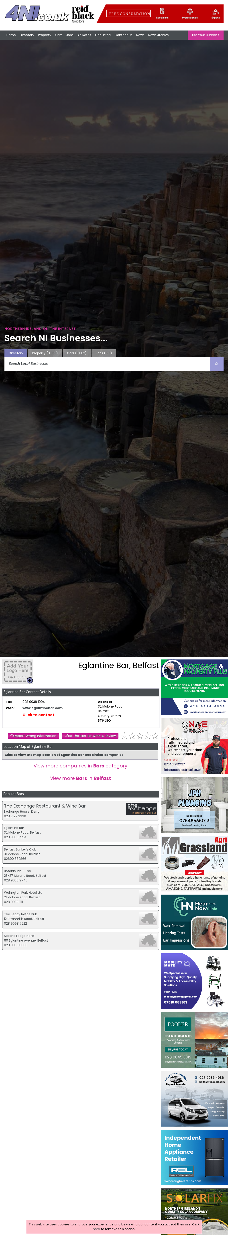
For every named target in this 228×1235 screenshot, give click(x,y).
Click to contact (38, 715)
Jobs (69, 35)
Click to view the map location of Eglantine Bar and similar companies (64, 755)
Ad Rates (84, 35)
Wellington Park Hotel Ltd (23, 892)
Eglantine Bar (14, 828)
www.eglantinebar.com (42, 708)
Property (44, 35)
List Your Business (205, 35)
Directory (27, 35)
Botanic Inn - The (17, 871)
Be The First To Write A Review (92, 736)
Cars (58, 35)
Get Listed (103, 35)
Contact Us (123, 35)
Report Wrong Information (35, 736)
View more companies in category (80, 766)
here (96, 1229)
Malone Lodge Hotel (19, 936)
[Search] (217, 364)
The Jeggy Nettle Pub (20, 914)
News (140, 35)
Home (11, 35)
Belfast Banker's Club (20, 849)
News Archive (158, 35)
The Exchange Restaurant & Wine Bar (45, 806)
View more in (80, 778)
